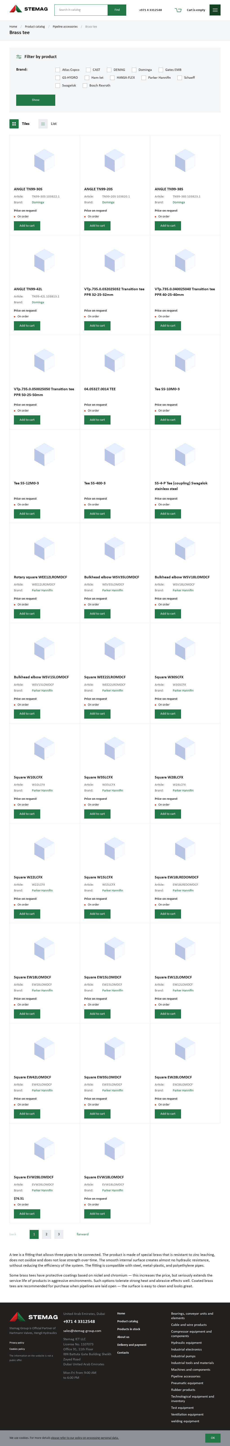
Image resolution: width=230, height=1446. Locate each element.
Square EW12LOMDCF (173, 977)
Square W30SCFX (169, 677)
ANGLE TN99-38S (169, 189)
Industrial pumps (183, 1356)
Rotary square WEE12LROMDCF (40, 577)
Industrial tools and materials (192, 1363)
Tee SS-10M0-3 (167, 389)
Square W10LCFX (28, 777)
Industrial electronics (186, 1349)
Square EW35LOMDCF (102, 1077)
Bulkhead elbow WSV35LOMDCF (111, 577)
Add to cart (27, 226)
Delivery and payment (131, 1345)
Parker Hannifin (42, 590)
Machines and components (190, 1370)
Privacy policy (16, 1343)
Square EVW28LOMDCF (33, 1177)
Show (36, 100)
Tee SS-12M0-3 (26, 483)
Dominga (38, 202)
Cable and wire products (189, 1325)
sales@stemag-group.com (82, 1331)
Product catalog (35, 26)
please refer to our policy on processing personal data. (85, 1438)
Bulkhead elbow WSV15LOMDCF (41, 677)
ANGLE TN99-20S (98, 189)
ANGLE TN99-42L (28, 289)
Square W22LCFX (28, 877)
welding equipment (185, 1421)
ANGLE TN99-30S (28, 189)
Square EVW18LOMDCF (104, 1177)
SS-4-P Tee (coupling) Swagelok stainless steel (181, 486)
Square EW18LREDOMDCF (177, 877)
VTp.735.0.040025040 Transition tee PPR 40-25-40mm (185, 292)
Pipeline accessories (65, 26)
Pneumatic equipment (187, 1383)
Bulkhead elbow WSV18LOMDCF (182, 577)
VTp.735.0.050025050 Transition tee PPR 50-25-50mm (44, 392)
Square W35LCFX (98, 777)
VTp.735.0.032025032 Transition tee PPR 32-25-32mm (114, 292)
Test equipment (182, 1408)
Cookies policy (17, 1349)
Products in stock (128, 1329)
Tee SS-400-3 (95, 483)
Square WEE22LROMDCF (105, 677)
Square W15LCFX (98, 877)
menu (215, 9)
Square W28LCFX (169, 777)
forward (82, 1234)
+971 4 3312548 (150, 10)
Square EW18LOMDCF (32, 977)
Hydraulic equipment (186, 1343)
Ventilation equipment (187, 1414)
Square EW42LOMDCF (32, 1077)
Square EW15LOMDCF (102, 977)
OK (213, 1438)
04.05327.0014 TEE (100, 389)
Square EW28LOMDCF (173, 1077)
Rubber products (183, 1390)
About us (123, 1337)
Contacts (123, 1353)
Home (13, 26)
